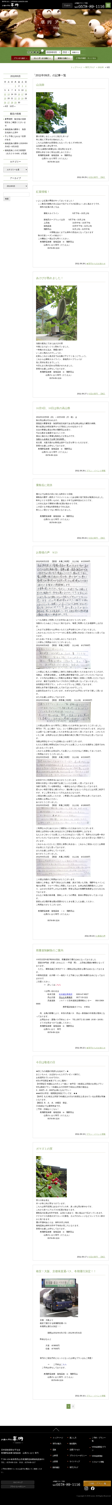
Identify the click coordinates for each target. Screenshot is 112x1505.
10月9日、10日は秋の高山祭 (53, 408)
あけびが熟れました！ (49, 278)
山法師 (40, 84)
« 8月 (5, 106)
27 (9, 103)
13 (9, 94)
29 (15, 103)
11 (26, 90)
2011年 (100, 67)
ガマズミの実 (44, 1148)
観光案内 (73, 1443)
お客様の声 (100, 936)
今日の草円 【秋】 (96, 177)
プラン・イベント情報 (95, 471)
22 (15, 98)
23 (19, 98)
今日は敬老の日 (45, 1062)
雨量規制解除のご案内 (49, 950)
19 (5, 98)
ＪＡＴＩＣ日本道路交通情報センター (75, 1000)
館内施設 (56, 1467)
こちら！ (55, 1109)
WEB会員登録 (97, 1456)
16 (19, 94)
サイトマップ (75, 1461)
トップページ (76, 67)
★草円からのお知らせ (95, 263)
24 (22, 98)
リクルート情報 (98, 1462)
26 (5, 103)
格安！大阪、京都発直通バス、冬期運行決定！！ (66, 1271)
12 (5, 94)
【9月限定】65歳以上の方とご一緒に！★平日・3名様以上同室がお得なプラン (70, 1084)
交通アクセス (75, 1450)
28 (12, 103)
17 (22, 94)
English (67, 5)
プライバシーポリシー (78, 1455)
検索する (75, 52)
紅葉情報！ (43, 191)
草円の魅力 (57, 1443)
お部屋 (55, 1461)
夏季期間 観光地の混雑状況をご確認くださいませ (15, 122)
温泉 (54, 1450)
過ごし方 (73, 1438)
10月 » (12, 106)
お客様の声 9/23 (46, 552)
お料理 (55, 1455)
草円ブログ (89, 67)
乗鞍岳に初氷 (44, 485)
